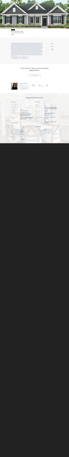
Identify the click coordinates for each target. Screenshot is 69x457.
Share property (15, 57)
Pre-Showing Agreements (34, 75)
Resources (41, 2)
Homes (32, 2)
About (29, 2)
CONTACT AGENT (24, 88)
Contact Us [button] (24, 57)
